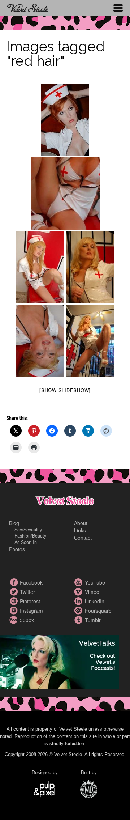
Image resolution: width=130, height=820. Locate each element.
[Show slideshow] (65, 390)
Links (80, 530)
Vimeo (79, 591)
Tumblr (79, 620)
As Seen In (25, 542)
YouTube (79, 582)
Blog (14, 523)
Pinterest (14, 601)
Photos (17, 549)
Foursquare (79, 610)
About (80, 523)
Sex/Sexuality (28, 529)
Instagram (14, 610)
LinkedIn (79, 601)
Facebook (14, 582)
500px (14, 620)
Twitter (14, 591)
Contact (83, 537)
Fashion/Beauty (30, 535)
